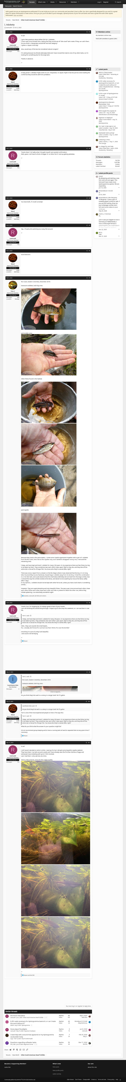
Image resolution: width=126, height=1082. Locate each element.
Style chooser (70, 1079)
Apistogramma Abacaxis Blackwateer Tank (106, 103)
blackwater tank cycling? (106, 133)
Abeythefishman (82, 1023)
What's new (41, 2)
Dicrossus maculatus (17, 1016)
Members (74, 2)
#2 (89, 69)
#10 (89, 701)
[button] (47, 2)
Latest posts (103, 69)
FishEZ (101, 176)
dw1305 (85, 1044)
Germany (16, 90)
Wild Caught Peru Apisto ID (107, 111)
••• (119, 187)
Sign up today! (18, 15)
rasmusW (9, 27)
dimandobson (103, 191)
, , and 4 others (35, 596)
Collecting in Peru (104, 140)
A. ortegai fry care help (106, 146)
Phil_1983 (12, 1044)
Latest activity (57, 1074)
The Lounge (102, 143)
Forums (31, 2)
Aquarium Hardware (29, 1031)
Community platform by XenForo (19, 1079)
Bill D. (100, 232)
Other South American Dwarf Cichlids (33, 1017)
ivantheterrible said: (28, 706)
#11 (89, 742)
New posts (8, 6)
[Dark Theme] (111, 2)
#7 (89, 278)
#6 (89, 251)
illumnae (108, 214)
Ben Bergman (113, 197)
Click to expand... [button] (55, 692)
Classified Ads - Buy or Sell (107, 130)
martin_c (101, 214)
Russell (117, 166)
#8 (89, 603)
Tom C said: (25, 615)
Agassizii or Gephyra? (106, 117)
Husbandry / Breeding (106, 78)
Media (52, 2)
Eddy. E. (85, 1036)
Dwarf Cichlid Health (27, 1038)
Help (117, 1079)
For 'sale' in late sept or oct (107, 126)
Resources (62, 2)
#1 (89, 32)
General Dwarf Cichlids (106, 99)
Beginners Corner (28, 1044)
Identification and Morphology (108, 114)
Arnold (111, 191)
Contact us (94, 1079)
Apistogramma (26, 1025)
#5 (89, 225)
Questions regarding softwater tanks (23, 1042)
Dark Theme (78, 1079)
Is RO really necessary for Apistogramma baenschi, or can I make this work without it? (109, 83)
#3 (89, 148)
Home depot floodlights (18, 1029)
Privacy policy (110, 1079)
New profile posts (58, 1070)
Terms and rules (102, 1079)
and (29, 975)
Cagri (11, 1038)
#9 (89, 672)
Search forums (17, 6)
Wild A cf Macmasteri (105, 72)
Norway (17, 299)
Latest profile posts (106, 173)
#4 (89, 198)
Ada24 (12, 1025)
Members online (104, 32)
